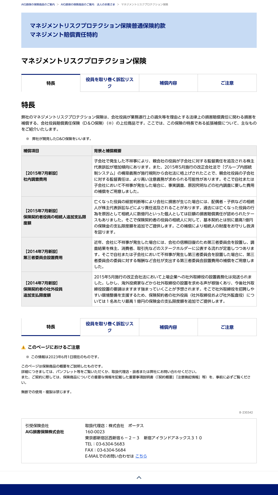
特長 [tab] (50, 83)
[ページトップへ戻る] (139, 477)
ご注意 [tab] (227, 83)
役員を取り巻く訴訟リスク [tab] (110, 82)
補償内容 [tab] (168, 83)
